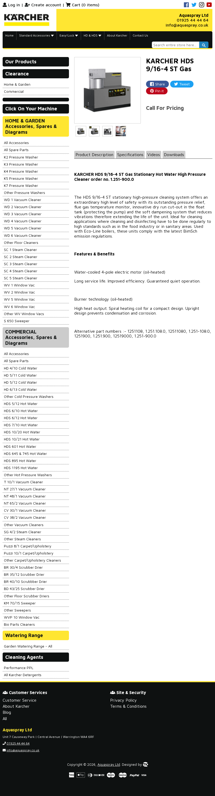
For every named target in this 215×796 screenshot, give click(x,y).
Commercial (14, 91)
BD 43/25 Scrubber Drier (24, 588)
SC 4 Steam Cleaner (20, 271)
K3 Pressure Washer (21, 164)
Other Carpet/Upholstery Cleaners (32, 560)
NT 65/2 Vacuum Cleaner (25, 503)
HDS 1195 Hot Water (21, 467)
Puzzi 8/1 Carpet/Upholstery (27, 546)
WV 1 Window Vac (19, 285)
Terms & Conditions (128, 706)
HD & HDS (91, 35)
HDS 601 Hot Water (20, 446)
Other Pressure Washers (24, 192)
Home (9, 35)
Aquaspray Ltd (109, 765)
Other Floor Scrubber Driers (26, 596)
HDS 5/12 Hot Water (20, 403)
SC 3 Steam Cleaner (20, 263)
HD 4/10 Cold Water (20, 368)
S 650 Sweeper (16, 321)
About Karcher (117, 35)
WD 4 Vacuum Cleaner (22, 221)
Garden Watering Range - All (28, 646)
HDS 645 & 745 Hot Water (25, 453)
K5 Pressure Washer (21, 178)
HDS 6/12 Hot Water (20, 417)
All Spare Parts (16, 149)
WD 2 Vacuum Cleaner (22, 206)
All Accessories (16, 142)
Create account (46, 4)
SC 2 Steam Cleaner (20, 256)
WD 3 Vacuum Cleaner (22, 214)
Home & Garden (17, 84)
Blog (7, 712)
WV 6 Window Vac (19, 306)
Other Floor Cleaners (21, 242)
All (5, 718)
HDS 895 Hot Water (20, 460)
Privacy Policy (123, 700)
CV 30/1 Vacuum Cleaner (25, 510)
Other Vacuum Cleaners (24, 524)
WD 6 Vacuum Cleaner (22, 235)
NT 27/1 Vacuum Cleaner (25, 489)
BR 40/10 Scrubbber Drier (25, 581)
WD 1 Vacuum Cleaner (22, 199)
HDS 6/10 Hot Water (21, 410)
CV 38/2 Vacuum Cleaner (25, 517)
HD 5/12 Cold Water (20, 382)
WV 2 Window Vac (19, 292)
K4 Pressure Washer (21, 171)
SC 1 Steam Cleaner (20, 249)
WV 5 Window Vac (19, 299)
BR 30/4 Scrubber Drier (23, 567)
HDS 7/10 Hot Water (21, 425)
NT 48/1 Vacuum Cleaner (25, 496)
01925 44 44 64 (192, 20)
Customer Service (19, 700)
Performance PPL (18, 667)
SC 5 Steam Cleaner (20, 278)
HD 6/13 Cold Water (20, 389)
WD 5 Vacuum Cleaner (22, 228)
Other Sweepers (17, 610)
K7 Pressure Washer (21, 185)
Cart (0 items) (85, 4)
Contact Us (140, 35)
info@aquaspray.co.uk (187, 25)
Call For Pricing (165, 108)
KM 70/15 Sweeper (20, 603)
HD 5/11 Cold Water (20, 375)
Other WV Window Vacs (24, 313)
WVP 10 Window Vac (21, 617)
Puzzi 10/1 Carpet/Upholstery (28, 553)
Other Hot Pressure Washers (28, 475)
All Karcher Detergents (22, 674)
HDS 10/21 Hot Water (22, 439)
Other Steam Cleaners (22, 539)
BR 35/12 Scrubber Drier (24, 574)
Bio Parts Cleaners (19, 624)
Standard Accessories (35, 35)
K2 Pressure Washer (21, 157)
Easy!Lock (67, 35)
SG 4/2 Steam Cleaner (22, 532)
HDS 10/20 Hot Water (22, 432)
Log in (14, 4)
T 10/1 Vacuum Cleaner (23, 482)
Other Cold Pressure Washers (28, 396)
